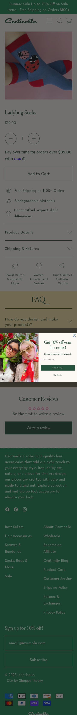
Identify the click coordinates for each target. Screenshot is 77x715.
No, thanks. (57, 375)
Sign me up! (57, 367)
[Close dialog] (74, 335)
